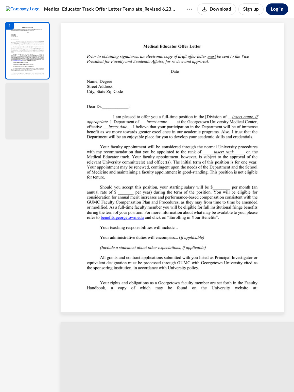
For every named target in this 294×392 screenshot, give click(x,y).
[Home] (23, 9)
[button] (27, 51)
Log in (277, 9)
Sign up (251, 9)
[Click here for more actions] (189, 9)
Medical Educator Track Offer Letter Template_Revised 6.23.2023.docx (109, 9)
